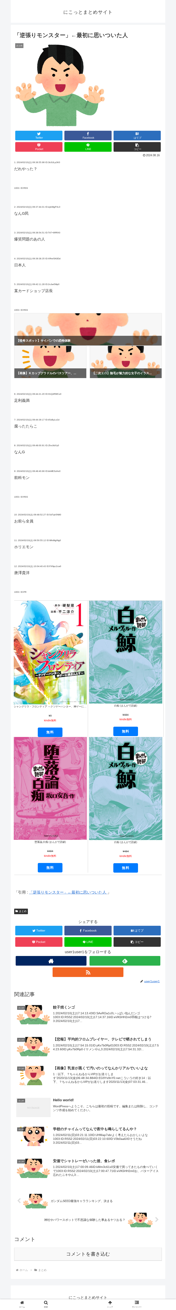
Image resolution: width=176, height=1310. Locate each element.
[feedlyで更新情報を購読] (125, 961)
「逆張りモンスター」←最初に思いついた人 (68, 892)
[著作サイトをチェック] (51, 961)
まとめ (23, 911)
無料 (50, 732)
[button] (137, 147)
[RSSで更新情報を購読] (88, 972)
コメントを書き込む (88, 1254)
